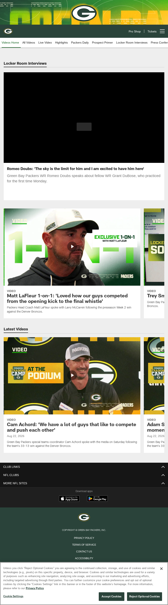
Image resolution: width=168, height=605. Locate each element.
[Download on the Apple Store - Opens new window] (69, 499)
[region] (84, 583)
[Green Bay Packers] (84, 518)
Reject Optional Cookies (144, 596)
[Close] (161, 568)
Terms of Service (84, 544)
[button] (84, 127)
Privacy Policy (84, 537)
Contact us (84, 551)
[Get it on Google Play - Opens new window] (97, 501)
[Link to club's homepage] (8, 29)
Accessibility (84, 558)
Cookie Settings (13, 596)
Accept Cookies (111, 596)
